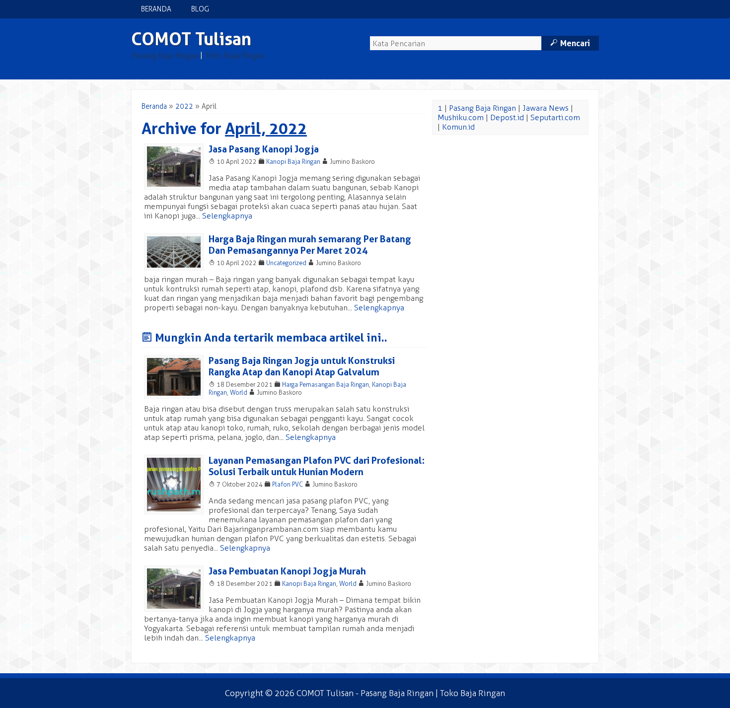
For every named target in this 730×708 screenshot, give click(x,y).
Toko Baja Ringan (234, 55)
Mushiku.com (461, 117)
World (238, 392)
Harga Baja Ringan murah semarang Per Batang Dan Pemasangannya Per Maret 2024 (310, 244)
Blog (200, 9)
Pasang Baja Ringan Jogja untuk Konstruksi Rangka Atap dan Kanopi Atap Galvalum (302, 366)
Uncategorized (286, 263)
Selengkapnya (227, 215)
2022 (184, 106)
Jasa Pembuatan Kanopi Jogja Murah (287, 571)
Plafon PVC (287, 484)
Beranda (156, 9)
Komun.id (458, 127)
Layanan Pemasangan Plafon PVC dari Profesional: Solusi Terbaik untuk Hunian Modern (317, 466)
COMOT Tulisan (191, 39)
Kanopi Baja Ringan (293, 161)
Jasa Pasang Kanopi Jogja (264, 149)
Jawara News (545, 108)
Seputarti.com (555, 117)
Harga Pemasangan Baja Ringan (325, 384)
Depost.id (507, 117)
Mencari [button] (570, 43)
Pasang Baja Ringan (164, 55)
